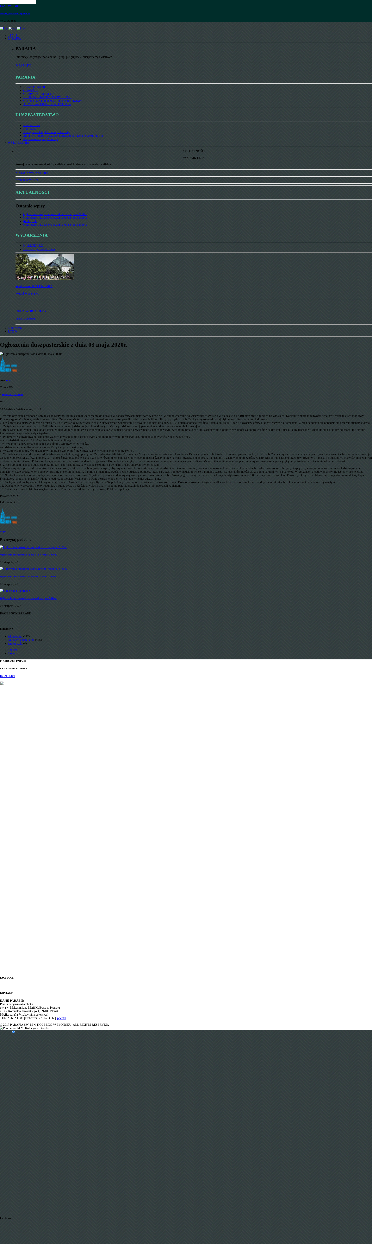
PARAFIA (14, 38)
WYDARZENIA (18, 142)
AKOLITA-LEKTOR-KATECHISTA (47, 104)
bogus (8, 380)
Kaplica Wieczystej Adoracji (40, 139)
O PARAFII (23, 65)
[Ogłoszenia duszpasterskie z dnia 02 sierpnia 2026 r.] (15, 590)
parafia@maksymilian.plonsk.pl (15, 13)
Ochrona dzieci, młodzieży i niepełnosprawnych (52, 100)
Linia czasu (15, 328)
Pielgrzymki (15, 643)
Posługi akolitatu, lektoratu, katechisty (46, 132)
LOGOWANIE (9, 5)
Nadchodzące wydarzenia (39, 249)
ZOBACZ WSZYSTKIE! (32, 173)
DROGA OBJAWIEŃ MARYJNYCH (47, 97)
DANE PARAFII (34, 86)
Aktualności (15, 636)
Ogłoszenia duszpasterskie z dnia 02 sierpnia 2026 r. (55, 224)
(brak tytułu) (30, 221)
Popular (12, 649)
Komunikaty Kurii (27, 179)
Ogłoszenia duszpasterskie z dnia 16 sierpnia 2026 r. (55, 214)
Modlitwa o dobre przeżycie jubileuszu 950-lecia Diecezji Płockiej (63, 135)
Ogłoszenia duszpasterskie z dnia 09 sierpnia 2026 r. (55, 217)
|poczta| (61, 1018)
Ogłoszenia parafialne (12, 394)
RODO (12, 331)
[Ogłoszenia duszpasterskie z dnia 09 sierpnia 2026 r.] (33, 568)
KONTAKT (7, 676)
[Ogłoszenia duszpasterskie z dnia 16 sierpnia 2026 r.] (33, 547)
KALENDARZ (33, 245)
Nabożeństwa (31, 125)
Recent (12, 653)
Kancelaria (29, 128)
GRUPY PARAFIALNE (38, 93)
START (12, 35)
